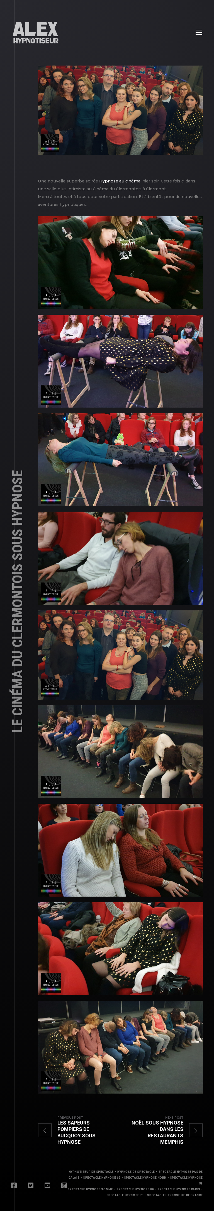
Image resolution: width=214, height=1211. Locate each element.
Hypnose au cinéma (119, 181)
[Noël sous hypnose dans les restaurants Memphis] (161, 1130)
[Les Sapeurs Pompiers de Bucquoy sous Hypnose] (79, 1130)
